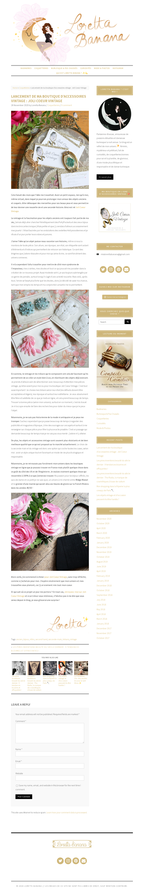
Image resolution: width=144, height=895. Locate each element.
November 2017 (104, 633)
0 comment (66, 105)
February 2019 (103, 575)
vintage (73, 639)
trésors (66, 639)
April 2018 (101, 614)
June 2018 (101, 604)
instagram (118, 68)
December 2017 (104, 628)
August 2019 (102, 561)
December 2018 (104, 585)
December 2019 (104, 547)
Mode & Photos (102, 68)
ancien (19, 639)
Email (18, 761)
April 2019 (101, 571)
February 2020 (103, 537)
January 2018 (103, 623)
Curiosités (85, 68)
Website (19, 773)
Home (15, 88)
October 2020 (103, 523)
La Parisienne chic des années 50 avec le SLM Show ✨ (80, 679)
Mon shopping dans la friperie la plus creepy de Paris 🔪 (50, 679)
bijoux (26, 639)
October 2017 (103, 638)
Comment (20, 721)
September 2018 (104, 595)
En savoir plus (105, 177)
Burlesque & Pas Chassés (64, 68)
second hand (41, 639)
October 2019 (103, 556)
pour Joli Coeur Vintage (55, 576)
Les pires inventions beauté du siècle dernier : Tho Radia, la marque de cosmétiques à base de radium (34, 683)
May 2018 (101, 609)
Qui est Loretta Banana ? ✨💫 (72, 73)
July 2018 (101, 599)
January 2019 (103, 580)
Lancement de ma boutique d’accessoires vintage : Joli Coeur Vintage (48, 98)
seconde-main (55, 639)
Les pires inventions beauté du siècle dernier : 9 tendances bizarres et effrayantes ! (18, 683)
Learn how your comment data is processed (66, 812)
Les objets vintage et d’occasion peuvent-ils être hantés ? (64, 681)
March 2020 (102, 533)
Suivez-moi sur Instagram (116, 297)
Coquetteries (41, 68)
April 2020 (101, 528)
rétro (32, 639)
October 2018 (103, 590)
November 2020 (104, 518)
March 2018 (102, 618)
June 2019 (101, 566)
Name (18, 749)
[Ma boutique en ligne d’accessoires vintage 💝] (115, 218)
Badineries (26, 68)
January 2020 (103, 542)
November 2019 (104, 552)
